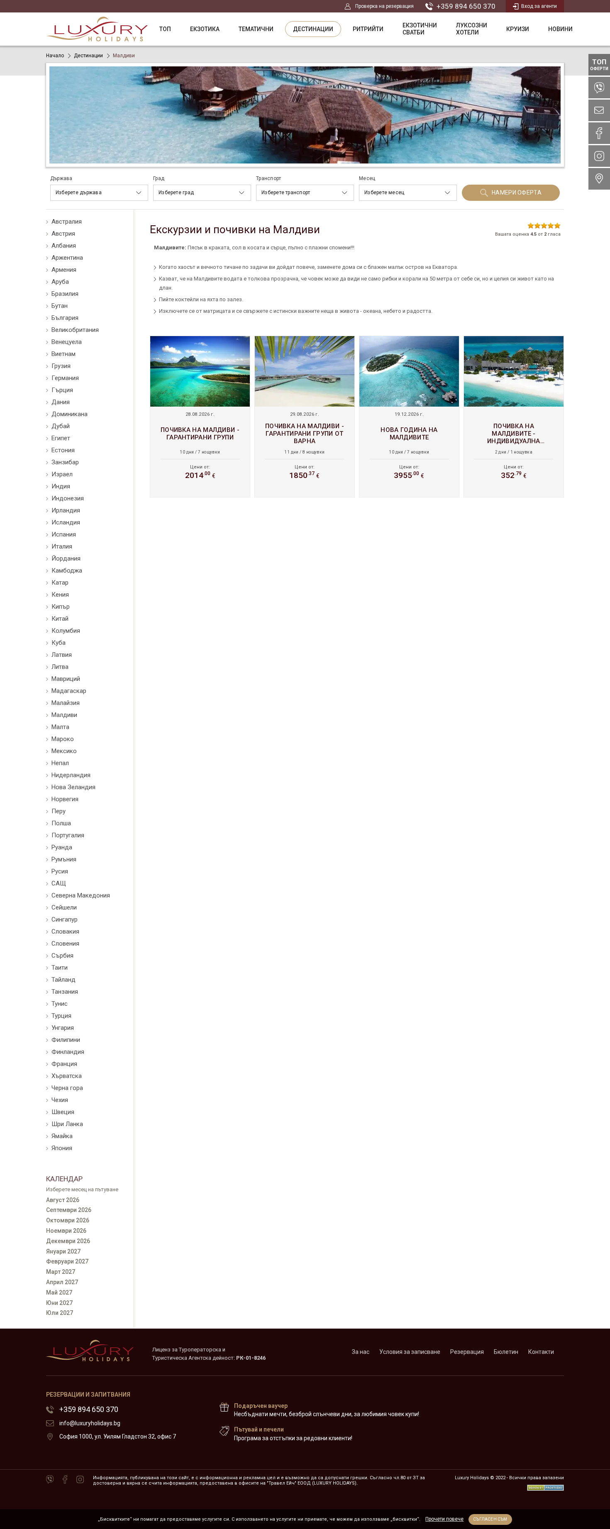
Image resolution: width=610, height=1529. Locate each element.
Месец (367, 178)
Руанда (61, 847)
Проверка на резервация (384, 6)
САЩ (58, 883)
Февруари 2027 (67, 1261)
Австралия (66, 221)
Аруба (60, 281)
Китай (59, 618)
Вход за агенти (539, 6)
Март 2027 (60, 1271)
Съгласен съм (490, 1519)
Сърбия (62, 955)
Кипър (60, 606)
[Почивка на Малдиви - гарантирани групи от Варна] (304, 416)
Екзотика (205, 29)
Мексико (64, 751)
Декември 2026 (68, 1241)
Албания (63, 245)
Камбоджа (66, 570)
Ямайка (62, 1136)
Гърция (62, 390)
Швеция (62, 1112)
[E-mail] (599, 110)
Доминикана (69, 414)
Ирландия (65, 510)
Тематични (256, 29)
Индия (60, 486)
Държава (61, 178)
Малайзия (65, 703)
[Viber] (50, 1480)
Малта (60, 727)
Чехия (59, 1100)
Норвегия (64, 799)
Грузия (61, 366)
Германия (65, 378)
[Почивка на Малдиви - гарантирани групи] (200, 416)
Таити (59, 967)
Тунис (59, 1003)
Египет (60, 438)
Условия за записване (409, 1352)
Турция (61, 1015)
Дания (60, 402)
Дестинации (313, 29)
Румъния (63, 859)
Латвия (61, 654)
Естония (63, 450)
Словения (65, 943)
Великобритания (75, 330)
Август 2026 (62, 1200)
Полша (61, 823)
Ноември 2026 (66, 1230)
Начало (55, 56)
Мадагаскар (68, 691)
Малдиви (64, 715)
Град (158, 178)
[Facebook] (65, 1480)
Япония (61, 1148)
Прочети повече (444, 1519)
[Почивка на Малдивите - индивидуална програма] (514, 416)
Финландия (67, 1052)
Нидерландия (70, 775)
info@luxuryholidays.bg (89, 1423)
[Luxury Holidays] (97, 29)
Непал (60, 763)
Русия (59, 871)
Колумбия (65, 630)
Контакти (541, 1352)
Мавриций (65, 679)
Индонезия (67, 498)
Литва (59, 667)
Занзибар (65, 462)
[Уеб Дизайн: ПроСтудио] (545, 1485)
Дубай (60, 426)
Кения (60, 594)
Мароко (62, 739)
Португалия (67, 835)
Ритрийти (368, 29)
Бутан (59, 306)
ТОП (165, 29)
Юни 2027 (59, 1303)
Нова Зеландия (73, 787)
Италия (61, 546)
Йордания (66, 558)
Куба (58, 642)
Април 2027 (62, 1282)
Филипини (65, 1040)
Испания (63, 534)
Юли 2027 (59, 1313)
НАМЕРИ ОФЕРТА (517, 192)
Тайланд (63, 979)
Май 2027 (59, 1292)
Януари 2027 (63, 1251)
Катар (59, 582)
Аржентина (67, 257)
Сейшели (64, 907)
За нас (360, 1352)
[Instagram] (80, 1480)
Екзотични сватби (420, 29)
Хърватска (66, 1076)
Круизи (517, 29)
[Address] (599, 179)
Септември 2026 (68, 1210)
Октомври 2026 (67, 1220)
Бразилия (64, 294)
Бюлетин (506, 1352)
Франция (64, 1064)
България (64, 318)
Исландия (65, 522)
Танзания (64, 991)
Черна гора (67, 1088)
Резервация (467, 1352)
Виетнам (63, 354)
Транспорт (268, 178)
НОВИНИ (560, 29)
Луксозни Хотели (471, 29)
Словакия (65, 931)
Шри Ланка (67, 1124)
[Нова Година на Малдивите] (409, 416)
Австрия (63, 233)
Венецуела (66, 342)
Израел (62, 474)
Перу (58, 811)
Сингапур (64, 919)
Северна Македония (80, 895)
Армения (63, 269)
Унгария (62, 1028)
